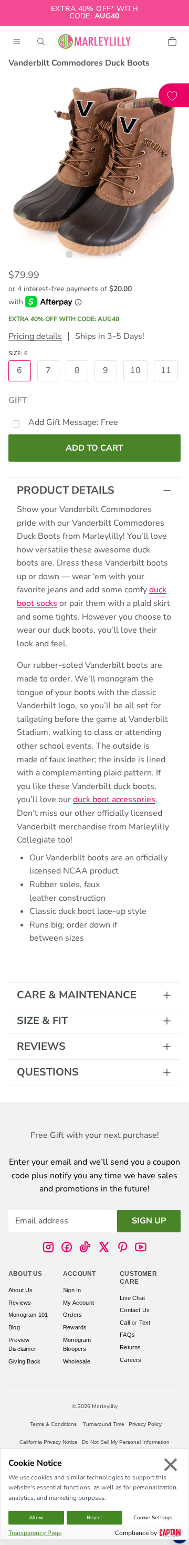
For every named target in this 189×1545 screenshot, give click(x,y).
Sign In (72, 1290)
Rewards (75, 1327)
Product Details (65, 490)
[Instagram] (48, 1247)
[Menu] (16, 41)
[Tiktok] (85, 1247)
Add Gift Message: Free (73, 422)
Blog (14, 1327)
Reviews (41, 1046)
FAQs (127, 1334)
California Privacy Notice (48, 1442)
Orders (72, 1315)
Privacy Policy (145, 1424)
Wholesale (76, 1361)
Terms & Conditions (53, 1424)
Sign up (149, 1220)
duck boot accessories (114, 799)
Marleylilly (105, 1406)
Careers (130, 1359)
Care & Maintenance (76, 995)
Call (125, 1322)
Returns (130, 1347)
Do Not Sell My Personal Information (126, 1442)
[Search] (40, 41)
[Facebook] (66, 1247)
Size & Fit (42, 1021)
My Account (78, 1302)
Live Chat (132, 1297)
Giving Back (24, 1361)
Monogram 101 (28, 1315)
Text (145, 1322)
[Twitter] (104, 1247)
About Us (20, 1290)
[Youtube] (140, 1247)
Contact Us (135, 1310)
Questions (48, 1072)
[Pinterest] (122, 1247)
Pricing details (35, 336)
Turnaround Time (103, 1424)
